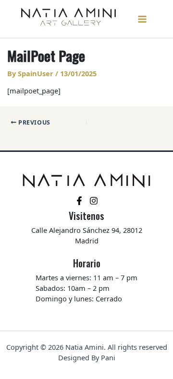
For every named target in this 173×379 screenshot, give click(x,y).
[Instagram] (93, 200)
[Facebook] (79, 200)
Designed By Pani (86, 357)
